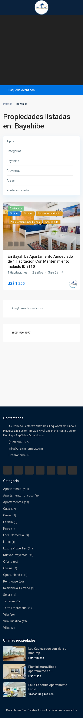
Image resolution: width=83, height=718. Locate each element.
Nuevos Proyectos (15, 555)
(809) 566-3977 (21, 332)
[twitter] (29, 470)
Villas (6, 627)
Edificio (8, 522)
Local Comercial (13, 535)
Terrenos (9, 601)
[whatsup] (18, 470)
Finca (6, 528)
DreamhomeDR (19, 455)
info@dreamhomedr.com (26, 448)
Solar (6, 594)
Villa (6, 614)
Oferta (7, 561)
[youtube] (61, 470)
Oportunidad (11, 575)
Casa (6, 508)
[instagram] (72, 470)
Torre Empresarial (15, 608)
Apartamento (12, 489)
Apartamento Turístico (18, 495)
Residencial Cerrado (16, 588)
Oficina (8, 568)
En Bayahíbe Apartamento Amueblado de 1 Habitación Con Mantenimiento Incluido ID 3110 (40, 261)
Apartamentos (13, 502)
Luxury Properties (15, 548)
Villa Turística (12, 621)
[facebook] (7, 470)
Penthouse (10, 581)
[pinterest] (51, 470)
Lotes (7, 541)
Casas (7, 515)
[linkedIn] (40, 470)
